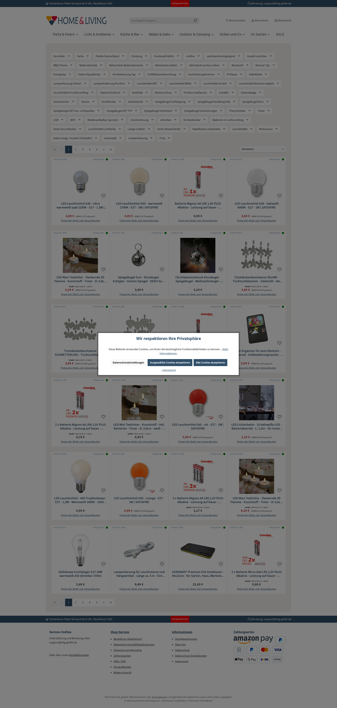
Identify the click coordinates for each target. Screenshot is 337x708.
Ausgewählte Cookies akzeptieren (170, 363)
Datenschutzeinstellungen (128, 363)
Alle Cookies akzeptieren (210, 363)
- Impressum (168, 370)
